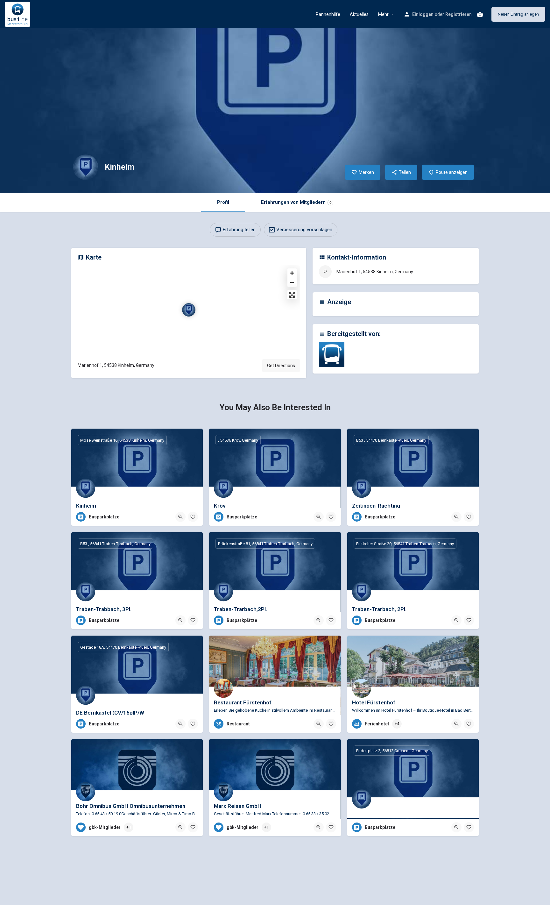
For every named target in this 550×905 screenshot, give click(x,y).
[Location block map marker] (188, 310)
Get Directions (281, 365)
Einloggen (423, 14)
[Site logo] (18, 13)
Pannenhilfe (328, 14)
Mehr (383, 14)
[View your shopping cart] (479, 14)
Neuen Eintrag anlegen (518, 14)
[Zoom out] (292, 282)
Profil (223, 202)
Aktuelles (359, 14)
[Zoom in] (292, 273)
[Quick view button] (180, 517)
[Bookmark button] (193, 517)
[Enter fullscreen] (292, 294)
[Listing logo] (85, 167)
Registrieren (458, 14)
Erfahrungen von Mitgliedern (296, 202)
